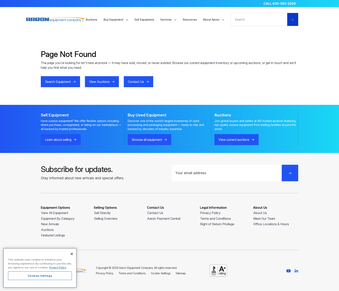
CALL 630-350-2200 (279, 3)
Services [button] (166, 19)
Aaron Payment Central (163, 219)
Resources (190, 19)
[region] (40, 268)
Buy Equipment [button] (114, 19)
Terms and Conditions (215, 219)
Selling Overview (106, 219)
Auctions (91, 19)
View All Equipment (54, 213)
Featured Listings (53, 235)
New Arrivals (50, 224)
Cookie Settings (161, 273)
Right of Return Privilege (217, 224)
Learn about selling (58, 140)
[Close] (71, 254)
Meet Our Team (264, 219)
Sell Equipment (144, 19)
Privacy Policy (210, 213)
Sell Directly (102, 213)
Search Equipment (58, 82)
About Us (260, 213)
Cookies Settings (40, 275)
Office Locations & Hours (271, 224)
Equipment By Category (58, 219)
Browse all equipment (147, 140)
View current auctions (234, 140)
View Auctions (99, 82)
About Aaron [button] (211, 19)
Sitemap (181, 273)
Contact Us (136, 82)
